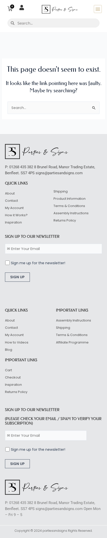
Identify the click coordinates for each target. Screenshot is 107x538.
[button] (98, 9)
